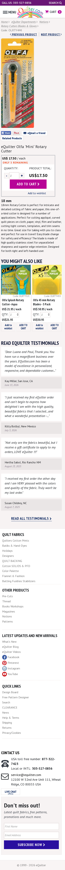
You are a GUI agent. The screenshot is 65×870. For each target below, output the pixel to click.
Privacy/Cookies (11, 733)
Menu (12, 12)
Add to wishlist (37, 193)
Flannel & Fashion (13, 576)
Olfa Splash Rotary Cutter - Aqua (13, 302)
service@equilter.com (26, 775)
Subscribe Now (30, 844)
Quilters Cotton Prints (15, 540)
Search (54, 3)
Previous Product (24, 34)
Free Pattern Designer (15, 697)
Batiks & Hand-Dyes (14, 545)
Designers (8, 556)
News (5, 712)
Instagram (14, 668)
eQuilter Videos (11, 652)
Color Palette (10, 571)
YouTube (13, 674)
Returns (7, 727)
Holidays (7, 550)
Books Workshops (12, 606)
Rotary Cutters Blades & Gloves (19, 26)
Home (4, 22)
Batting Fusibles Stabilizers (18, 581)
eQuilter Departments (23, 22)
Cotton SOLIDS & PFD (16, 566)
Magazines (8, 611)
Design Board (10, 692)
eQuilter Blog (10, 646)
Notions (43, 22)
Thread (6, 601)
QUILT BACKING (12, 561)
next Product (50, 34)
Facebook (13, 657)
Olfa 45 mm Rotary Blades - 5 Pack (44, 302)
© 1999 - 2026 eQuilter (31, 865)
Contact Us (10, 752)
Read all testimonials (30, 518)
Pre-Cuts (7, 596)
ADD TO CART (23, 326)
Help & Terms (10, 717)
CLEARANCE (9, 707)
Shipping (7, 722)
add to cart (27, 184)
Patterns (7, 621)
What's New (9, 641)
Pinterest (13, 663)
